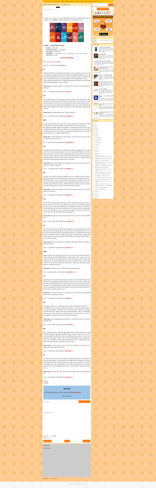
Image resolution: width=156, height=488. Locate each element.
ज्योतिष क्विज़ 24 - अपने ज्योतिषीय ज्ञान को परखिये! (103, 165)
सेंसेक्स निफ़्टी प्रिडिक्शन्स (75, 392)
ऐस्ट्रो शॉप (71, 1)
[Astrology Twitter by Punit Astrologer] (103, 13)
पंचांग (100, 1)
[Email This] (51, 436)
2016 (95, 134)
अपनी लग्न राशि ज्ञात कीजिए (66, 58)
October (97, 141)
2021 (95, 125)
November (97, 139)
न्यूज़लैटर (111, 40)
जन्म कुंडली (62, 1)
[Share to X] (53, 436)
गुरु (64, 293)
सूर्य (55, 371)
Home (67, 441)
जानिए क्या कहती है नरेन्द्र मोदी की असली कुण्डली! (102, 61)
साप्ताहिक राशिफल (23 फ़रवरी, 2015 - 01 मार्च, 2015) (104, 162)
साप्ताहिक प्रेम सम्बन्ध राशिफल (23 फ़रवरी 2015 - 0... (104, 163)
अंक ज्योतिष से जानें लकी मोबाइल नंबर (105, 47)
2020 (95, 126)
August (96, 144)
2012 (95, 197)
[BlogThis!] (52, 436)
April (96, 151)
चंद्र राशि (85, 1)
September (97, 142)
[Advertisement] (65, 13)
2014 (95, 193)
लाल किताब (81, 1)
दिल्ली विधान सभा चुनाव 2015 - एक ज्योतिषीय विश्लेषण (103, 185)
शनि (51, 293)
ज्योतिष (104, 40)
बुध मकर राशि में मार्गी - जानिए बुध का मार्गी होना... (103, 179)
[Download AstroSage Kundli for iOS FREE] (96, 13)
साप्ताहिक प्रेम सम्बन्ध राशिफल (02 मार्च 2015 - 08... (103, 156)
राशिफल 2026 (90, 1)
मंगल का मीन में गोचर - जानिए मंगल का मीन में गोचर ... (103, 177)
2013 (95, 195)
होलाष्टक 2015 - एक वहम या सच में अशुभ (102, 160)
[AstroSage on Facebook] (100, 13)
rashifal (47, 437)
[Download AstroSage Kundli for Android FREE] (94, 13)
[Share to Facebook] (54, 436)
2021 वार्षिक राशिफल (102, 54)
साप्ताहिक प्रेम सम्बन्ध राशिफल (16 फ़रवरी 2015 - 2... (104, 172)
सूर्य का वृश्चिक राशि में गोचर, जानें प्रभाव (105, 82)
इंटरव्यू (98, 40)
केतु (60, 371)
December (97, 137)
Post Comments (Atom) (53, 478)
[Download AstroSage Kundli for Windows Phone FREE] (98, 13)
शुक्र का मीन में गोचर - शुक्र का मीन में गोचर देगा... (103, 174)
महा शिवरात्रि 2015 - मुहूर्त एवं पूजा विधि (101, 167)
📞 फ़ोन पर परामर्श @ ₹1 (103, 89)
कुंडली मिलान (67, 1)
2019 (95, 128)
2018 (95, 130)
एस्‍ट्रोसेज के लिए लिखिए (103, 9)
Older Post (86, 441)
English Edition (57, 1)
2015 (95, 135)
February (97, 155)
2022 (95, 123)
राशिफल (95, 42)
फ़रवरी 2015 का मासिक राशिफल (100, 189)
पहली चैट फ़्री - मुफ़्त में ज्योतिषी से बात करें (105, 75)
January (97, 191)
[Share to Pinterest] (55, 436)
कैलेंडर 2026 (96, 1)
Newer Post (47, 441)
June (96, 148)
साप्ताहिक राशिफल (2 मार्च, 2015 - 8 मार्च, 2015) (103, 158)
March (96, 153)
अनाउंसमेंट (95, 40)
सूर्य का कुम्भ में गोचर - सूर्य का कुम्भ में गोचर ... (102, 175)
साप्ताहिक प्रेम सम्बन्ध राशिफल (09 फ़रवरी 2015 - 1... (104, 184)
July (96, 146)
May (96, 149)
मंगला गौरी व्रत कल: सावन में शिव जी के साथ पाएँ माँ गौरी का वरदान (106, 67)
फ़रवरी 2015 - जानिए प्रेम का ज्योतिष (101, 187)
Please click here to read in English (52, 62)
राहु (53, 216)
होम (52, 1)
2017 (95, 132)
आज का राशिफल (76, 1)
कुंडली (101, 40)
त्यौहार (108, 40)
